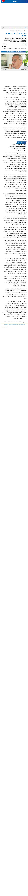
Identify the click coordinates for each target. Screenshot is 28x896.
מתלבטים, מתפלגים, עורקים (17, 144)
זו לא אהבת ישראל (19, 150)
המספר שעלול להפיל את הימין (17, 148)
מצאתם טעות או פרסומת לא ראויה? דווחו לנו (13, 324)
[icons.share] (2, 1)
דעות (21, 30)
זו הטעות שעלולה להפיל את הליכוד (16, 146)
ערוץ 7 (24, 30)
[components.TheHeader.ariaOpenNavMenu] (23, 1)
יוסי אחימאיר (9, 48)
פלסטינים (22, 48)
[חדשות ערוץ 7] (14, 1)
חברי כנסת (16, 48)
